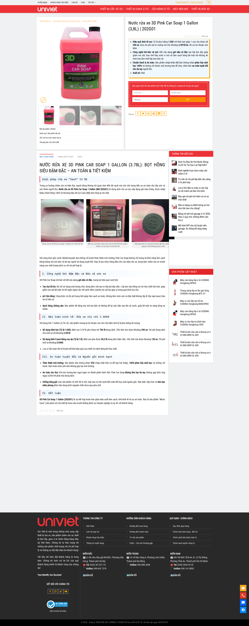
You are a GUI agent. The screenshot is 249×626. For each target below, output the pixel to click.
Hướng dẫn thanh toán (139, 532)
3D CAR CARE (54, 142)
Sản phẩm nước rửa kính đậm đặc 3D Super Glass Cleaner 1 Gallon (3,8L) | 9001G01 (123, 485)
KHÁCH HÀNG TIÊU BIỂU (59, 2)
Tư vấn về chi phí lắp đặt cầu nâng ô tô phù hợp (194, 181)
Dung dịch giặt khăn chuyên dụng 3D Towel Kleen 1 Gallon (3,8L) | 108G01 (192, 483)
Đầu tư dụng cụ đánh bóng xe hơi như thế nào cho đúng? (193, 207)
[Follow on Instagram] (55, 591)
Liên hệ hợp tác (92, 532)
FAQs (83, 2)
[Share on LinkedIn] (159, 113)
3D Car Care (47, 138)
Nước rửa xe (56, 138)
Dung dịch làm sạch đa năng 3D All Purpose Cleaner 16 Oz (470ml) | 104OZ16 (89, 485)
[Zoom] (43, 100)
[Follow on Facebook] (50, 591)
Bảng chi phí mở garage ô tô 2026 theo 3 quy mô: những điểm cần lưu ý (194, 216)
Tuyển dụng (42, 2)
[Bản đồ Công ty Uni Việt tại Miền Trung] (147, 596)
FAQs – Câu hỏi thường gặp (141, 543)
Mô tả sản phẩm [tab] (46, 157)
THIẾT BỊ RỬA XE (200, 9)
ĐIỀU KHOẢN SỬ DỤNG (58, 611)
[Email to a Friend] (148, 113)
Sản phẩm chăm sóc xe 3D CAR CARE (66, 21)
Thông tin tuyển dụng (95, 543)
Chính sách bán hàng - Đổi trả (185, 532)
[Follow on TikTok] (60, 591)
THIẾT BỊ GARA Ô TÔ (137, 9)
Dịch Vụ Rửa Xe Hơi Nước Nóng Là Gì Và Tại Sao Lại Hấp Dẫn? (193, 163)
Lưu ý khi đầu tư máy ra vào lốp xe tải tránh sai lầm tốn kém (193, 189)
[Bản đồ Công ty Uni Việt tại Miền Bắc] (104, 596)
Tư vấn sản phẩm (137, 537)
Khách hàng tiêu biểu (95, 537)
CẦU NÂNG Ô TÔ (161, 9)
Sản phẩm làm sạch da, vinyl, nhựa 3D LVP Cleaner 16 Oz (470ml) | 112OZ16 (56, 483)
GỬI (187, 99)
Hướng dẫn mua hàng (139, 526)
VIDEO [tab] (79, 157)
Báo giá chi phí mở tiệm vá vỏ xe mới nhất (193, 198)
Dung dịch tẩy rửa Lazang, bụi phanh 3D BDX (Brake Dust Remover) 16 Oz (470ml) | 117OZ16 (157, 485)
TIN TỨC (91, 2)
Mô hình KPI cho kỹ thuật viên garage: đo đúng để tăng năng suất (192, 228)
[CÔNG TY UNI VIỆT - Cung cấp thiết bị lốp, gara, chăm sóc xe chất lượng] (47, 9)
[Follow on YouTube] (66, 591)
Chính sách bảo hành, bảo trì (185, 537)
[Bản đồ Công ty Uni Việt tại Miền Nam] (191, 596)
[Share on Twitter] (143, 113)
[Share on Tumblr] (164, 113)
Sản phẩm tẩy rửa (89, 21)
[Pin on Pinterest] (153, 113)
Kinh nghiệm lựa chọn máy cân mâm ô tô (192, 172)
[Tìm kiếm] (208, 2)
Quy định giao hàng (181, 526)
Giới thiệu (90, 526)
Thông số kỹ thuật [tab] (65, 157)
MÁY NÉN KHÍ (180, 9)
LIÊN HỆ (75, 2)
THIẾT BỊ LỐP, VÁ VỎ (111, 9)
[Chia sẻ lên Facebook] (138, 113)
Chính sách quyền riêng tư (184, 543)
